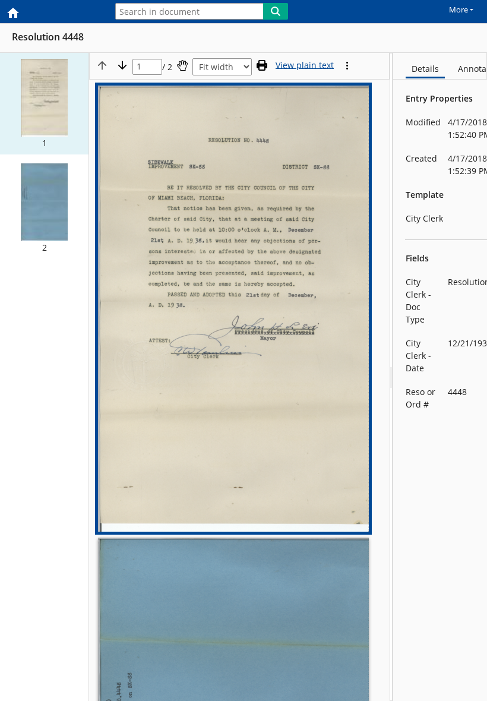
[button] (44, 103)
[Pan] (182, 65)
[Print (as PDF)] (262, 65)
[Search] (275, 11)
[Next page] (122, 65)
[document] (440, 377)
